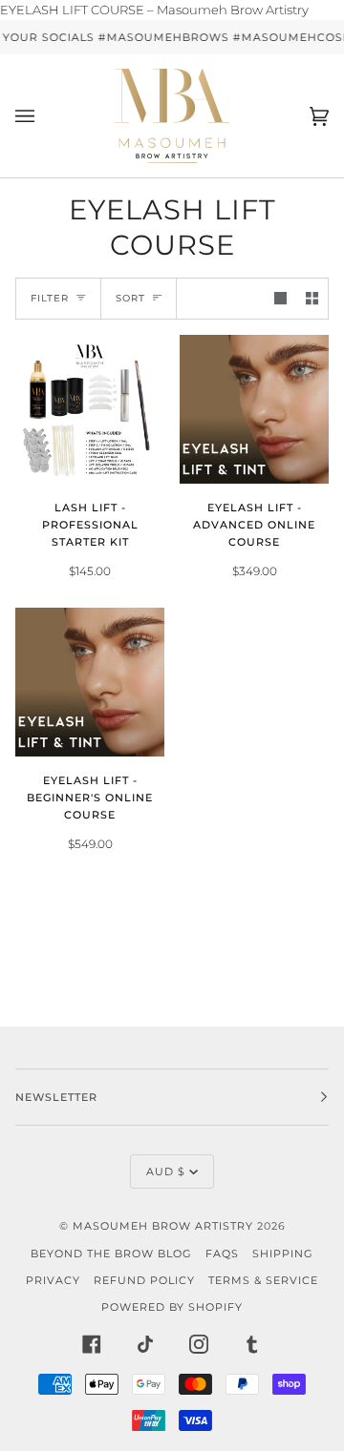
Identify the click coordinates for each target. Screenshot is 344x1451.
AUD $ (165, 1171)
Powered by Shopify (172, 1307)
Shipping (282, 1253)
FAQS (222, 1253)
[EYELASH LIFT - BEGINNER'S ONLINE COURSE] (89, 682)
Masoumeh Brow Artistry (165, 1226)
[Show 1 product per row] (280, 298)
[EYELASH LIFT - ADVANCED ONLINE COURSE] (254, 409)
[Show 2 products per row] (312, 298)
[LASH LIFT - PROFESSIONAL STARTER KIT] (89, 409)
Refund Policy (144, 1280)
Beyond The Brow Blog (111, 1253)
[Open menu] (44, 115)
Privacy (53, 1280)
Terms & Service (263, 1280)
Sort (130, 298)
